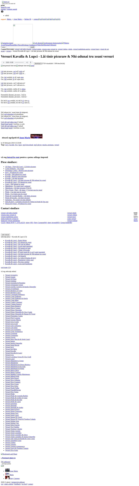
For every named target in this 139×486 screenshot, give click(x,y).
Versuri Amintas (10, 281)
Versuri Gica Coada (12, 322)
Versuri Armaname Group (14, 285)
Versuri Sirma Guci (11, 413)
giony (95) (29, 223)
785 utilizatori (5, 462)
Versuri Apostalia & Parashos (15, 283)
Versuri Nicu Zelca (11, 386)
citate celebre (8, 484)
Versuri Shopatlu (11, 405)
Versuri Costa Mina (11, 300)
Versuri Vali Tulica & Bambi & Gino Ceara (20, 439)
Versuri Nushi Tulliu (12, 388)
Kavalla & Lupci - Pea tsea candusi (17, 262)
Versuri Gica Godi (11, 324)
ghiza (23, 89)
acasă (3, 51)
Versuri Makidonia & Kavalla (15, 367)
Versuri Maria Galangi (12, 372)
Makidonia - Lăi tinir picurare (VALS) (18, 188)
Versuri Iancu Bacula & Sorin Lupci (17, 339)
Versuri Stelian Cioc (12, 423)
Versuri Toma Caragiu (12, 431)
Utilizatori (52, 45)
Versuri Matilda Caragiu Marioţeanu (17, 374)
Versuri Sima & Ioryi (12, 409)
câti (5, 122)
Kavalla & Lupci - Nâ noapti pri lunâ (18, 248)
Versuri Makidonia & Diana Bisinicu (17, 365)
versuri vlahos (62, 49)
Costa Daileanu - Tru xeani (14, 169)
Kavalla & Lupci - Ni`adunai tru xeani (18, 182)
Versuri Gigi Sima (11, 328)
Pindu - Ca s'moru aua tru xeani (16, 194)
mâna (12, 122)
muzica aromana (48, 145)
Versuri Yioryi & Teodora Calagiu (16, 448)
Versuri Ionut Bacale (12, 345)
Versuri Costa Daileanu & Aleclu (16, 298)
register (3, 9)
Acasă (3, 45)
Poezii (12, 45)
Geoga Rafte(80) (66, 223)
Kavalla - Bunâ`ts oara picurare (16, 176)
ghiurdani (10, 114)
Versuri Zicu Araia (11, 450)
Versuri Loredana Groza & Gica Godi (18, 357)
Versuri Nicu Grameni (12, 382)
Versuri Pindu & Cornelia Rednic (16, 396)
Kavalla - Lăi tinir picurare (14, 178)
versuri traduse (72, 221)
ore (9, 101)
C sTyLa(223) (20, 223)
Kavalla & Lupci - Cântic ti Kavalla (17, 250)
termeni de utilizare (18, 482)
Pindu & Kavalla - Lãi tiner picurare (17, 198)
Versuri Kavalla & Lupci (13, 353)
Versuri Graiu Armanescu (14, 331)
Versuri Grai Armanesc (13, 330)
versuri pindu (36, 49)
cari (14, 71)
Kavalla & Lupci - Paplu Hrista (16, 240)
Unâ (2, 122)
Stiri (42, 45)
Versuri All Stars (10, 279)
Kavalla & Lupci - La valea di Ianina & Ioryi (20, 258)
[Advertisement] (26, 151)
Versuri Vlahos (10, 442)
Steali (3, 124)
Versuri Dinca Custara (12, 308)
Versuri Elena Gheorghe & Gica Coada (18, 312)
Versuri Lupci (10, 359)
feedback (17, 484)
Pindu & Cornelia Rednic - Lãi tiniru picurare (20, 196)
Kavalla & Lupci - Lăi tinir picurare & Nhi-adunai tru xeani (25, 180)
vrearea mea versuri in (49, 49)
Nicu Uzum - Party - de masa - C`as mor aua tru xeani (23, 190)
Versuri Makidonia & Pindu (14, 368)
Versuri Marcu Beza (12, 370)
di (20, 112)
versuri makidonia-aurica (81, 49)
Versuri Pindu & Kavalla (13, 400)
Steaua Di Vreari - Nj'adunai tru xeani (18, 204)
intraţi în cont (5, 7)
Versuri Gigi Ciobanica (13, 326)
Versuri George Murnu (13, 320)
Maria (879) (10, 223)
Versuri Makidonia (11, 363)
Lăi (2, 71)
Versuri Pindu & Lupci (13, 402)
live (16, 145)
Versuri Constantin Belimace (15, 294)
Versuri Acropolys (11, 275)
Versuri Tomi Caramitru (13, 433)
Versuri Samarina (11, 404)
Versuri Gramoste (11, 333)
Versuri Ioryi (9, 347)
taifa (20, 71)
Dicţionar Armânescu (29, 45)
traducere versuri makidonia (10, 221)
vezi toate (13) (6, 267)
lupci (20, 145)
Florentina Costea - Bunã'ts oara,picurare (19, 170)
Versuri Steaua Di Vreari (13, 417)
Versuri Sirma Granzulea (13, 411)
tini (5, 77)
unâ (5, 114)
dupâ (6, 124)
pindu (70, 49)
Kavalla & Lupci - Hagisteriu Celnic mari (19, 260)
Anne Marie (17, 19)
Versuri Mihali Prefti (12, 376)
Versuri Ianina (10, 341)
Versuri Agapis (10, 277)
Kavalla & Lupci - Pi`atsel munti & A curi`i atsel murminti (25, 252)
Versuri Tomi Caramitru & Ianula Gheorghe (20, 437)
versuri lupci (95, 49)
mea (22, 77)
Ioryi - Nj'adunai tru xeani (14, 172)
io (13, 77)
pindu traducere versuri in (9, 219)
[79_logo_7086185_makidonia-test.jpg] (36, 138)
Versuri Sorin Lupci (12, 415)
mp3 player (37, 145)
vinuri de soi (104, 49)
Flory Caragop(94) (40, 223)
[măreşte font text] (22, 66)
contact (36, 19)
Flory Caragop (15, 478)
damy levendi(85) (54, 223)
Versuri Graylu (10, 337)
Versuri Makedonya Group (14, 361)
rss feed (24, 484)
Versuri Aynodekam (12, 289)
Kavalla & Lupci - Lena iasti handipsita (18, 264)
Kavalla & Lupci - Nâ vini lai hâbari (17, 244)
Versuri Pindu (10, 394)
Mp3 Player (18, 45)
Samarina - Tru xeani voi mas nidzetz (18, 200)
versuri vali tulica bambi (23, 49)
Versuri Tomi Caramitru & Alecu (16, 435)
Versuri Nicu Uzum (12, 384)
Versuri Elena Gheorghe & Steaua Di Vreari (20, 314)
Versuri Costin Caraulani (13, 302)
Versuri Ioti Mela (11, 349)
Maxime (46, 45)
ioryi (6, 145)
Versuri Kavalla (10, 351)
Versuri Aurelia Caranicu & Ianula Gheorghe (20, 287)
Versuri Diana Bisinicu (13, 306)
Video (39, 45)
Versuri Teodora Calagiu (13, 429)
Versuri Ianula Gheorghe (13, 343)
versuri (8, 51)
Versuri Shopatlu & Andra (14, 407)
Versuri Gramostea (11, 335)
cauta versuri (71, 219)
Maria (9, 19)
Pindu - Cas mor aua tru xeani (15, 192)
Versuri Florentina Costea (14, 316)
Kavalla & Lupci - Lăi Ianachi (15, 256)
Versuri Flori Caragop (12, 318)
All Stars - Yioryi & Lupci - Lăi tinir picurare (20, 167)
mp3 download (28, 145)
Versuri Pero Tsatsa (11, 392)
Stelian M (27, 19)
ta (28, 101)
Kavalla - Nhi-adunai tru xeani (15, 174)
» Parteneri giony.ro (8, 458)
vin (2, 484)
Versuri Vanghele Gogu (13, 441)
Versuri (7, 45)
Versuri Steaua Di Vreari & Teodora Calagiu (20, 419)
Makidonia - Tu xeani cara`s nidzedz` (18, 186)
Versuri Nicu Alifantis (12, 380)
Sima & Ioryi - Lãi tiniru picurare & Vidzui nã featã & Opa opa (26, 202)
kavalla (11, 145)
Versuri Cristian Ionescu (13, 304)
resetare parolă (12, 9)
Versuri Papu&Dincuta (13, 390)
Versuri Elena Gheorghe (13, 310)
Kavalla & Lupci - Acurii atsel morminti (18, 246)
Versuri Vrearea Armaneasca (15, 446)
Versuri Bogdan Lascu (13, 293)
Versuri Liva (9, 355)
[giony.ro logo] (5, 2)
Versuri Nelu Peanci (12, 378)
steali (10, 124)
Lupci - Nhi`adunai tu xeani (14, 184)
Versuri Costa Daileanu (13, 296)
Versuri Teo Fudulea (12, 427)
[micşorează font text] (8, 66)
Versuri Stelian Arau (12, 421)
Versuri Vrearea (10, 444)
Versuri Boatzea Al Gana (13, 291)
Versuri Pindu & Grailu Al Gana (16, 398)
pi (23, 101)
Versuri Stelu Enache (12, 425)
